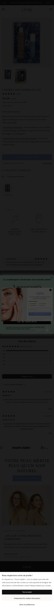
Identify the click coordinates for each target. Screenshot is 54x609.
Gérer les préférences (27, 605)
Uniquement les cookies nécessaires (27, 598)
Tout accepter (27, 592)
